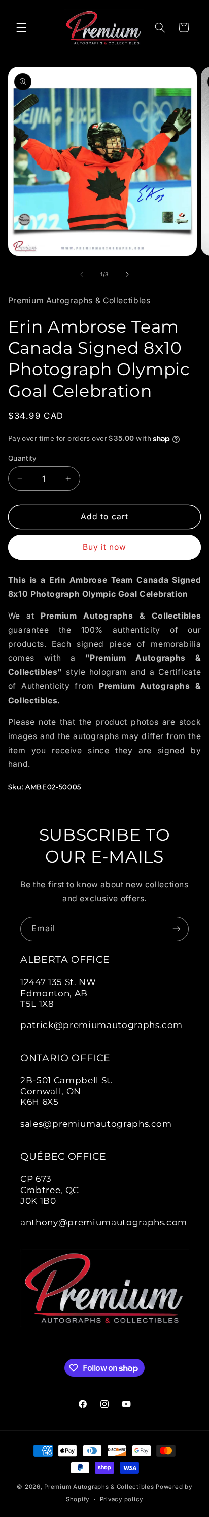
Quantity (22, 458)
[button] (21, 27)
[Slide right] (127, 274)
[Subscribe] (176, 929)
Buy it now (105, 547)
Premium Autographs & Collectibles (99, 1486)
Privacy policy (121, 1499)
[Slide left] (82, 274)
